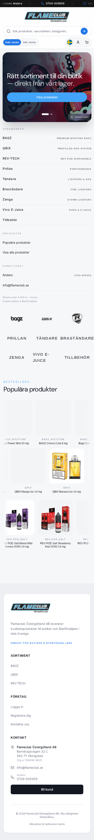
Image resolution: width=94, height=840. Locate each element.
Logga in (17, 707)
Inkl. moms (29, 42)
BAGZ (15, 666)
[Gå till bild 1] (45, 114)
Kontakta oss (20, 724)
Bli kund (47, 789)
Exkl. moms (12, 42)
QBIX (14, 674)
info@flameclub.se (30, 767)
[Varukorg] (87, 42)
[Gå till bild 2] (51, 114)
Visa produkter (47, 97)
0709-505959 (27, 779)
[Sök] (84, 31)
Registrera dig (21, 715)
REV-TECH (18, 683)
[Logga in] (78, 42)
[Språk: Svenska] (69, 42)
